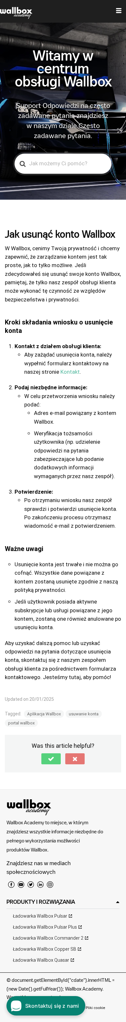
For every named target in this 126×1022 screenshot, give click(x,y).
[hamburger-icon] (118, 11)
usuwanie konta (84, 714)
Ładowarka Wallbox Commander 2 (48, 938)
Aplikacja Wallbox (44, 714)
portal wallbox (21, 723)
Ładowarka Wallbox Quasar (41, 960)
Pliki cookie (95, 1007)
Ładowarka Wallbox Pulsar (40, 916)
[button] (51, 758)
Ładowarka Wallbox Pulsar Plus (45, 927)
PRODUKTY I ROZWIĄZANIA (40, 901)
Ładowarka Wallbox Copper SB (44, 949)
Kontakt (70, 372)
